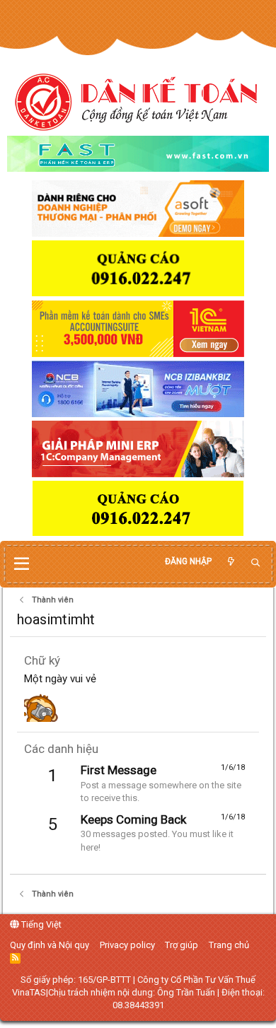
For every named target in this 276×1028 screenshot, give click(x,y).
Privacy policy (127, 945)
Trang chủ (229, 945)
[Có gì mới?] (231, 561)
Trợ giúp (181, 945)
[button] (21, 564)
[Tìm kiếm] (255, 563)
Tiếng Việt (40, 924)
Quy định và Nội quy (49, 945)
